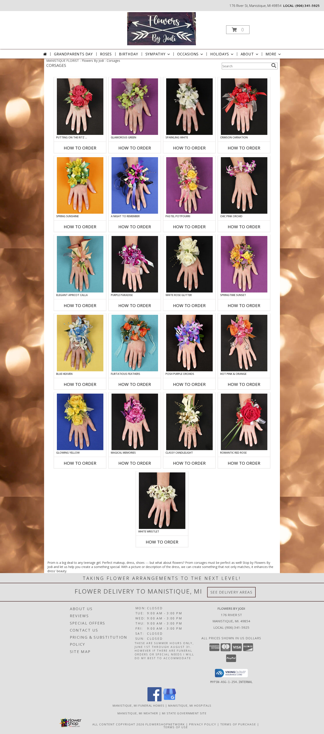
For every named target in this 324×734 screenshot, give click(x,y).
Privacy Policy (202, 724)
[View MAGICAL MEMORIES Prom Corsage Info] (135, 422)
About (247, 54)
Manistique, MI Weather (137, 713)
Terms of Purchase (238, 724)
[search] (273, 65)
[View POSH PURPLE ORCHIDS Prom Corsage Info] (189, 343)
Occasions (188, 54)
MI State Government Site (184, 713)
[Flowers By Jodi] (161, 28)
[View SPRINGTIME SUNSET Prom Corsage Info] (244, 264)
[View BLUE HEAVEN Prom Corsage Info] (80, 343)
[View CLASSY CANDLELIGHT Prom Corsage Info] (189, 422)
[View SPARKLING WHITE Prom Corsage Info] (189, 106)
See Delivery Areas (231, 592)
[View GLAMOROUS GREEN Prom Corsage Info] (135, 106)
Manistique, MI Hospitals (189, 706)
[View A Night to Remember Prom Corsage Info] (135, 185)
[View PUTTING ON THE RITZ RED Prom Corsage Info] (80, 106)
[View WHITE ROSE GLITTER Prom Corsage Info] (189, 264)
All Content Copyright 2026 (118, 724)
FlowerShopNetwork (165, 724)
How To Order (80, 148)
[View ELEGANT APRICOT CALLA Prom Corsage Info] (80, 264)
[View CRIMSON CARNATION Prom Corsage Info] (244, 106)
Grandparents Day (73, 54)
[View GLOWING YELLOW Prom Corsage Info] (80, 422)
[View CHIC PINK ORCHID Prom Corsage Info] (244, 185)
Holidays (219, 54)
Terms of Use (176, 727)
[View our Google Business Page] (169, 700)
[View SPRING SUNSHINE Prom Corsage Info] (80, 185)
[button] (238, 29)
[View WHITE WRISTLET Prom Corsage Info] (162, 500)
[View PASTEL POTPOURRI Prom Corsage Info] (189, 185)
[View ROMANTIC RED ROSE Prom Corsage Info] (244, 422)
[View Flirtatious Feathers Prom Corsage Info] (135, 343)
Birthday (128, 54)
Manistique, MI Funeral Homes (138, 706)
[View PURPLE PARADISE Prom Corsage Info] (135, 264)
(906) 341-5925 (307, 5)
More (271, 54)
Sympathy (155, 54)
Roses (106, 54)
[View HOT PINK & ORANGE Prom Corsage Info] (244, 343)
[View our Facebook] (154, 700)
